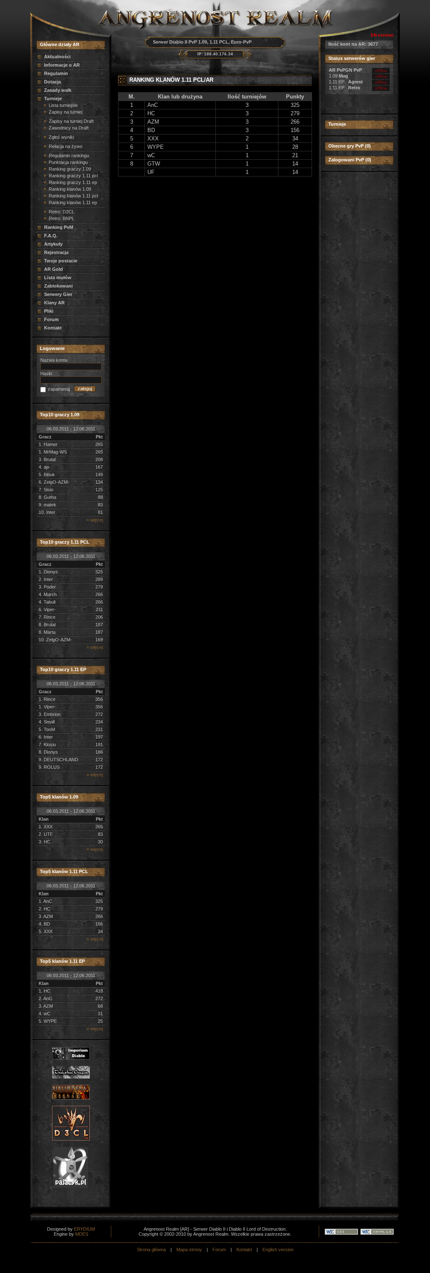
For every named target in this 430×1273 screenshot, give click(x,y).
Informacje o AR (62, 64)
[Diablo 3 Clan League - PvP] (71, 1138)
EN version (382, 35)
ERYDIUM (84, 1229)
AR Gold (53, 269)
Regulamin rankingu (69, 155)
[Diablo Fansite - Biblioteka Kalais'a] (71, 1097)
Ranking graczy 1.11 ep (73, 182)
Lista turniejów (63, 105)
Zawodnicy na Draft (69, 127)
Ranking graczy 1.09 (70, 168)
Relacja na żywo (65, 146)
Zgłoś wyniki (61, 137)
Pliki (48, 311)
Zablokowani (58, 285)
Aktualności (57, 56)
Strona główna (151, 1249)
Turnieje (53, 98)
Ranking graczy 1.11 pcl (73, 175)
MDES (81, 1234)
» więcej (95, 519)
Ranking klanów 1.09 (70, 189)
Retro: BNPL (61, 218)
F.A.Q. (51, 235)
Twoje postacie (60, 260)
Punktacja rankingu (68, 162)
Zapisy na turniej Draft (71, 121)
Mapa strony (189, 1249)
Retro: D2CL (61, 211)
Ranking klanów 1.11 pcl (73, 195)
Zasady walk (57, 90)
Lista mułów (57, 277)
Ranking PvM (58, 227)
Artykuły (53, 243)
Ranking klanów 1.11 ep (73, 202)
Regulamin (56, 73)
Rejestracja (56, 252)
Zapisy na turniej (65, 111)
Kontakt (53, 327)
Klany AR (54, 302)
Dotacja (52, 81)
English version (278, 1249)
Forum (51, 319)
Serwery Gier (58, 294)
